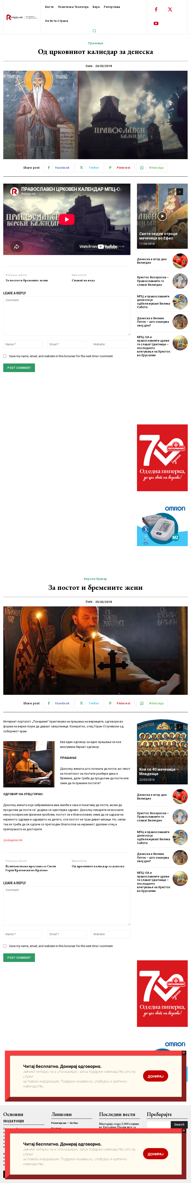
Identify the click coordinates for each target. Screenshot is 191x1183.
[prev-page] (171, 191)
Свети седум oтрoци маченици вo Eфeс (158, 236)
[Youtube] (156, 24)
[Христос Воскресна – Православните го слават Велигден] (180, 281)
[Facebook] (156, 10)
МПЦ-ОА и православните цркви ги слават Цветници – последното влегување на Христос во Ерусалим (154, 346)
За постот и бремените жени (27, 280)
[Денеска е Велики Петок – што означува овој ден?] (180, 321)
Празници (95, 43)
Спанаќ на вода (83, 280)
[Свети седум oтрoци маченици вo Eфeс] (162, 216)
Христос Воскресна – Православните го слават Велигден (153, 281)
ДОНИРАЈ (156, 1154)
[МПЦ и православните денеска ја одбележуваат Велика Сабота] (180, 301)
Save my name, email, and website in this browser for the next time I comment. (61, 356)
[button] (94, 31)
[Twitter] (170, 10)
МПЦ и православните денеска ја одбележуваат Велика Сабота (153, 302)
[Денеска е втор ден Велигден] (180, 261)
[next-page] (179, 191)
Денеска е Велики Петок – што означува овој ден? (153, 321)
